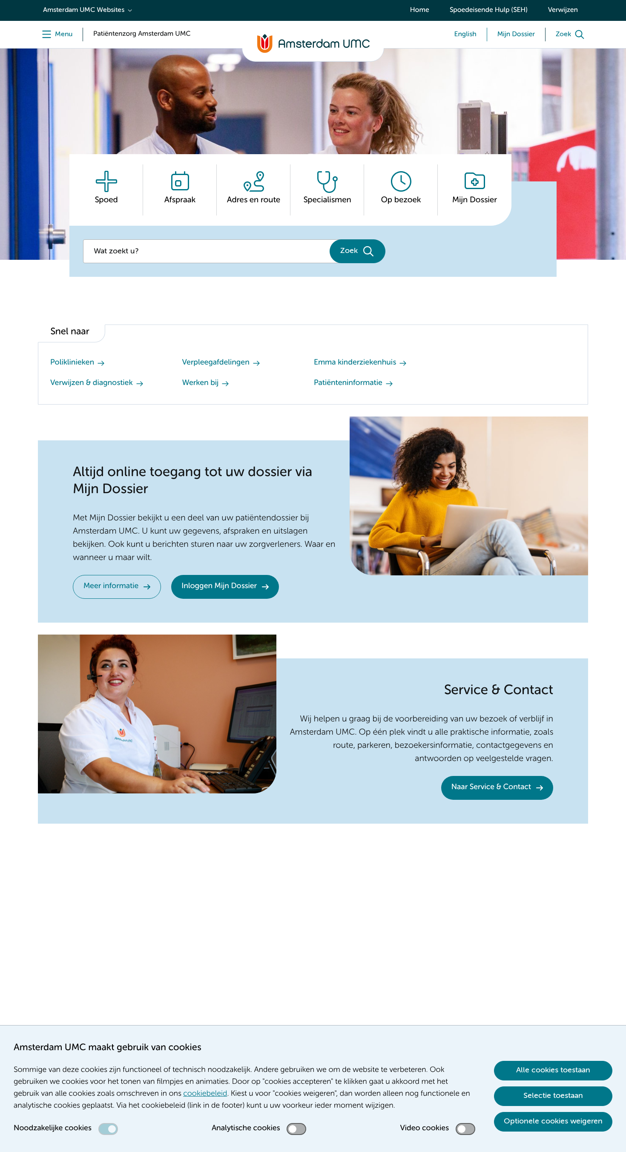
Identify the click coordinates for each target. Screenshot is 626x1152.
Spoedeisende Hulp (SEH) (489, 10)
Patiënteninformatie (348, 383)
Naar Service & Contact (491, 787)
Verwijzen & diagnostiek (91, 383)
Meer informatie (110, 586)
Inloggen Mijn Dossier (219, 586)
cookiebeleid (205, 1094)
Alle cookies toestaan (553, 1070)
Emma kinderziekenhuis (355, 363)
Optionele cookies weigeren (553, 1121)
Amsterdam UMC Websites (83, 10)
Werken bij (200, 383)
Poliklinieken (72, 363)
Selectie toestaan (553, 1096)
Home (419, 10)
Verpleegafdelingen (216, 363)
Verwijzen (563, 10)
